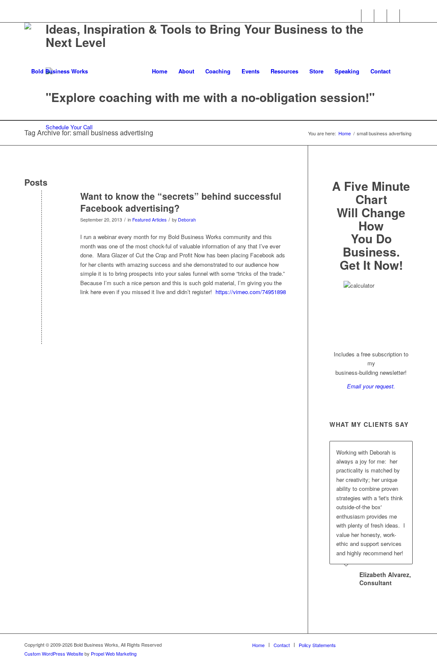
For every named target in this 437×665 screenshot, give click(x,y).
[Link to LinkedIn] (380, 15)
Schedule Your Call (69, 127)
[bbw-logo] (56, 71)
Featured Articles (149, 219)
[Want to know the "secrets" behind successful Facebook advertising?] (41, 210)
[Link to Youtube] (393, 15)
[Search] (404, 71)
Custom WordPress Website (53, 653)
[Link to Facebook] (355, 15)
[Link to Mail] (406, 15)
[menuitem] (159, 71)
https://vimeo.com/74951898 (251, 292)
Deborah (187, 219)
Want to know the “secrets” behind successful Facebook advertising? (180, 202)
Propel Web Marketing (114, 653)
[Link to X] (367, 15)
